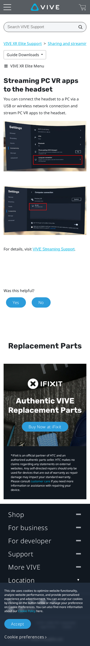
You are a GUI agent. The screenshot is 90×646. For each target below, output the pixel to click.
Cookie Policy (27, 611)
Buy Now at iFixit (45, 426)
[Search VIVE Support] (79, 27)
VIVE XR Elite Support (23, 43)
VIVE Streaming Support (53, 249)
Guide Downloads (23, 54)
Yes (16, 302)
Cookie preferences (24, 637)
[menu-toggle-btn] (7, 7)
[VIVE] (45, 7)
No (41, 302)
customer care (40, 481)
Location (21, 580)
